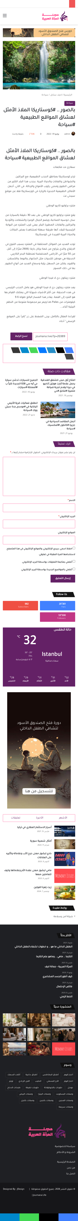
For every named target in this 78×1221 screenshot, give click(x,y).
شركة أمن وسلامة (63, 916)
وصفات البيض (26, 1094)
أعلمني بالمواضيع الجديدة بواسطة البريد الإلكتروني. (46, 570)
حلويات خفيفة (32, 1088)
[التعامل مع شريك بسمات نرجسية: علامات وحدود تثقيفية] (39, 1034)
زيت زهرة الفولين (42, 887)
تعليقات (15, 818)
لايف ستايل (56, 95)
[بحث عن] (73, 17)
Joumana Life (39, 1195)
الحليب (38, 1081)
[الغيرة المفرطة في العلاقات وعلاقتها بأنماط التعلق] (63, 1034)
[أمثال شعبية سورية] (64, 844)
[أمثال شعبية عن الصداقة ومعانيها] (39, 1019)
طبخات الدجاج (13, 1088)
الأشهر (63, 818)
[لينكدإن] (50, 350)
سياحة (45, 95)
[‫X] (59, 350)
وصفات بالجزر (27, 1101)
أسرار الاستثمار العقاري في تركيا (34, 827)
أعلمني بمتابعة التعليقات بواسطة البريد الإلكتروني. (47, 562)
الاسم (71, 500)
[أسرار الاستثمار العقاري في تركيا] (64, 831)
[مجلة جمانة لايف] (55, 16)
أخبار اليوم (68, 1075)
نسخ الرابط (21, 336)
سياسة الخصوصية (65, 1146)
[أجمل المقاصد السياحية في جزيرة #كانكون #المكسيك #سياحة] (58, 410)
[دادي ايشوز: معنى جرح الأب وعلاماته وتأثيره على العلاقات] (64, 859)
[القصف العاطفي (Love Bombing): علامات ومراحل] (39, 1048)
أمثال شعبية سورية (40, 841)
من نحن (71, 1168)
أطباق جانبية (31, 1075)
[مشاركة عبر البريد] (14, 350)
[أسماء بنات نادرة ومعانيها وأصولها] (63, 1019)
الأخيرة (39, 818)
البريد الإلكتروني (66, 517)
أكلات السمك (14, 1075)
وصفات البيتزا (44, 1094)
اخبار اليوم (68, 1081)
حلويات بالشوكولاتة (53, 1088)
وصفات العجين (66, 1101)
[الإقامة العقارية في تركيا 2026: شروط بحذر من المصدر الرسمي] (14, 1048)
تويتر (11, 1081)
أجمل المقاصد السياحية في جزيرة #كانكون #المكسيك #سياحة (60, 425)
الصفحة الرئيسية (66, 1162)
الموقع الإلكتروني (66, 533)
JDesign (20, 1189)
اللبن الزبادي (24, 1081)
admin (67, 134)
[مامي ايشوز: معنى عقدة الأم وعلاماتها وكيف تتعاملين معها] (64, 876)
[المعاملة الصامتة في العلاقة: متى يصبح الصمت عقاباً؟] (14, 1034)
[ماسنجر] (41, 350)
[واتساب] (32, 350)
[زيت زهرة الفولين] (64, 893)
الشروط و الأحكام (66, 1152)
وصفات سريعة (66, 1107)
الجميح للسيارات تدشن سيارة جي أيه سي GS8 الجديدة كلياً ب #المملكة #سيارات (21, 384)
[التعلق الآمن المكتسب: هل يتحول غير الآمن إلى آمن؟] (14, 1019)
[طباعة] (68, 356)
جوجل (70, 1088)
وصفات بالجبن (46, 1101)
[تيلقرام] (23, 350)
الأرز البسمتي (53, 1081)
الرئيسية (68, 95)
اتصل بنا (70, 1174)
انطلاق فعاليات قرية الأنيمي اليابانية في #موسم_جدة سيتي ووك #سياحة (21, 407)
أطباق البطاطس (51, 1075)
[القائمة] (5, 17)
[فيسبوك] (68, 350)
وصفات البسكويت (64, 1094)
